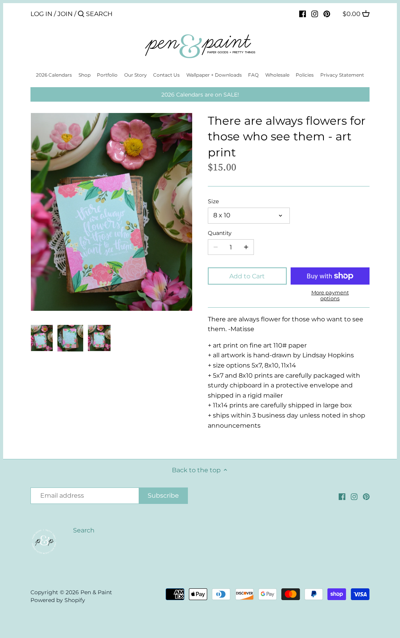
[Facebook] (302, 13)
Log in (41, 14)
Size (213, 201)
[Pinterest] (326, 13)
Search (84, 530)
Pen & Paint (96, 592)
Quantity (220, 233)
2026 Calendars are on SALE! (200, 94)
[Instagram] (314, 13)
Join (65, 14)
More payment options (330, 295)
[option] (41, 338)
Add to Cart (247, 276)
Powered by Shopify (57, 600)
